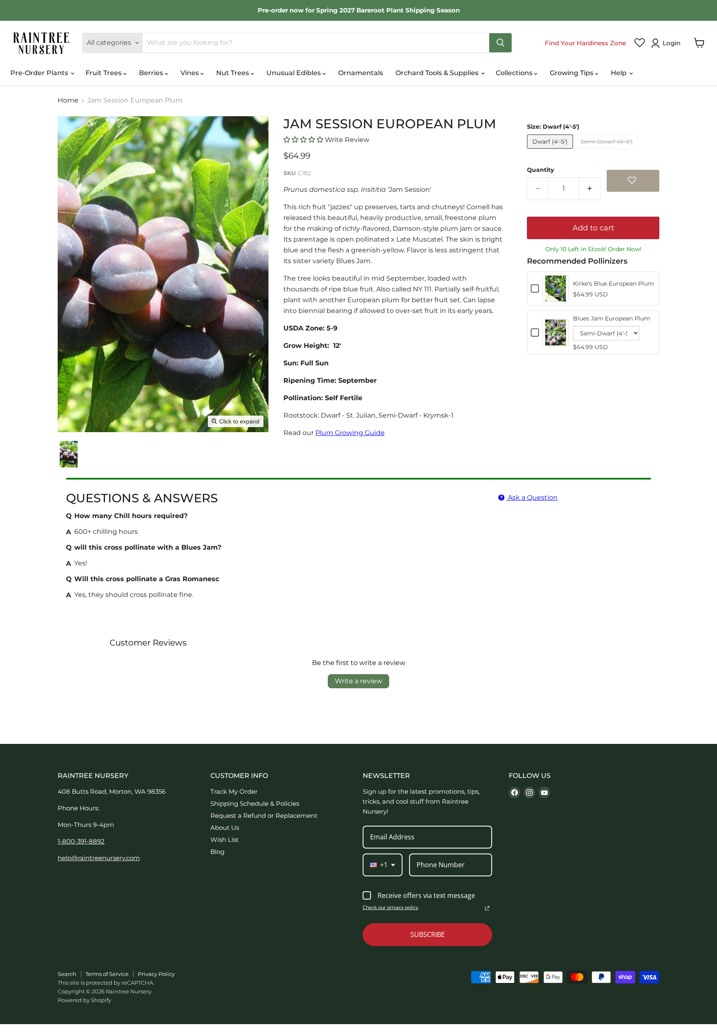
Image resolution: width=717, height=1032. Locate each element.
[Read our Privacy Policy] (487, 908)
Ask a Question (532, 497)
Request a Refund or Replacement (263, 815)
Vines (190, 73)
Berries (152, 73)
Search (67, 974)
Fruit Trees (104, 73)
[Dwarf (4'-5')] (551, 150)
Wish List (224, 840)
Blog (217, 852)
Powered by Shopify (84, 1000)
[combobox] (382, 864)
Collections (515, 73)
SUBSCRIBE (427, 934)
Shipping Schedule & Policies (254, 803)
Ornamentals (360, 73)
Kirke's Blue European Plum (613, 283)
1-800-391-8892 (81, 841)
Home (68, 100)
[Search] (500, 42)
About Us (224, 827)
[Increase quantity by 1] (589, 188)
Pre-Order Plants (40, 73)
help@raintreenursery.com (99, 858)
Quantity (540, 169)
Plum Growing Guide (350, 433)
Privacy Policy (156, 974)
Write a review (358, 681)
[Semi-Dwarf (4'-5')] (607, 150)
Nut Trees (233, 73)
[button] (667, 43)
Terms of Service (107, 974)
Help (619, 73)
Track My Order (234, 791)
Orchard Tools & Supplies (437, 73)
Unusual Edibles (294, 73)
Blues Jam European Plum (611, 318)
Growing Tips (572, 73)
